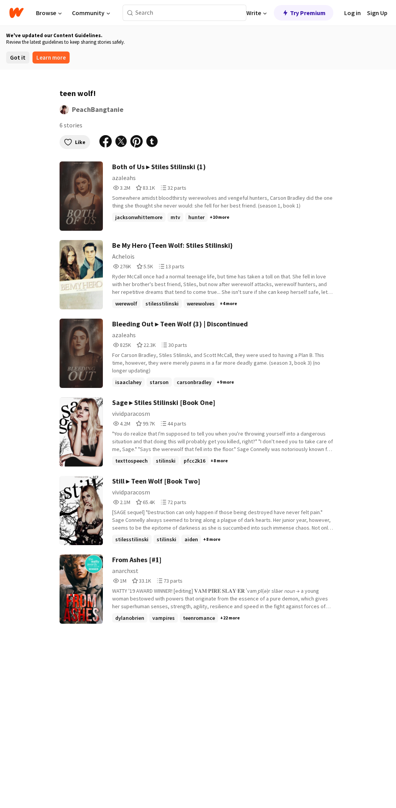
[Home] (16, 12)
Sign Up (377, 13)
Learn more (51, 57)
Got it (18, 57)
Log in (352, 13)
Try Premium (308, 13)
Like (80, 142)
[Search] (130, 13)
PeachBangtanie (97, 109)
